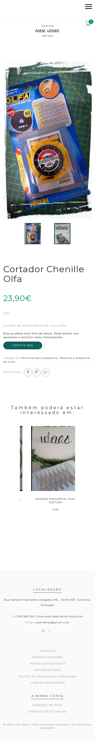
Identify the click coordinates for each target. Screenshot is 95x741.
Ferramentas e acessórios (39, 358)
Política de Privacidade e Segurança (47, 676)
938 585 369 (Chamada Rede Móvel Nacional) (50, 616)
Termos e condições (47, 657)
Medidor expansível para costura (47, 500)
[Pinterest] (37, 372)
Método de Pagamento (47, 663)
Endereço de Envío (47, 705)
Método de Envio (47, 670)
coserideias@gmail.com (52, 622)
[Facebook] (28, 372)
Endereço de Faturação (47, 711)
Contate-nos (23, 345)
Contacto (47, 651)
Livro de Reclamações (47, 682)
